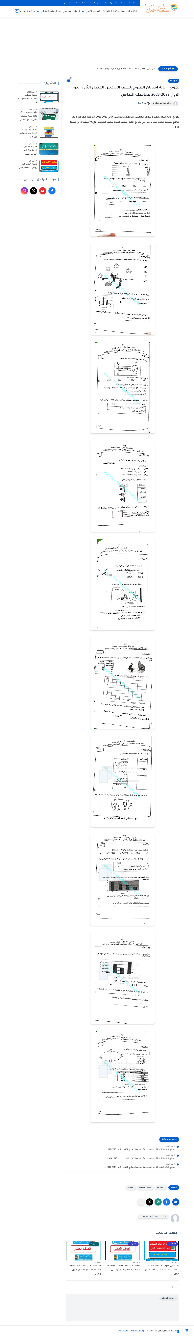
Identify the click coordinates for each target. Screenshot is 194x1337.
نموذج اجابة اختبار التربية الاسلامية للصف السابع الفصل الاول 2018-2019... (139, 1167)
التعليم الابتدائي (49, 11)
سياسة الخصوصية (129, 3)
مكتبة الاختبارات (111, 11)
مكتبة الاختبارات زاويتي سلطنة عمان (27, 166)
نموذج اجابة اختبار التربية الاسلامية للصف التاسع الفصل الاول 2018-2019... (139, 1150)
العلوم (130, 1187)
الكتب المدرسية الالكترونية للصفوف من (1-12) (28, 133)
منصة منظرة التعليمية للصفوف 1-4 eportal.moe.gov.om (27, 99)
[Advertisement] (97, 43)
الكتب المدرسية (129, 11)
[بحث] (17, 11)
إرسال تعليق (168, 1298)
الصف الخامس (145, 1187)
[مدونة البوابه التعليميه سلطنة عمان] (160, 8)
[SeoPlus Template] (177, 1331)
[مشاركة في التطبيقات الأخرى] (141, 1202)
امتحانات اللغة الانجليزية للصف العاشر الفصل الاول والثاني (123, 1268)
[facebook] (52, 190)
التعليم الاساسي (71, 11)
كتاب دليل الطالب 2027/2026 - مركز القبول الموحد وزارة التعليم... (125, 69)
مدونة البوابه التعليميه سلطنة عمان (135, 1331)
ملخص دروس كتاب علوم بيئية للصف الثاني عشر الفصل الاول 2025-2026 (28, 116)
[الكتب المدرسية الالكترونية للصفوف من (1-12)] (49, 132)
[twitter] (33, 190)
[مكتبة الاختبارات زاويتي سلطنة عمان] (49, 166)
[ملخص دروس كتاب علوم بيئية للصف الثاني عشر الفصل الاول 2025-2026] (49, 114)
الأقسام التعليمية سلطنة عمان (77, 3)
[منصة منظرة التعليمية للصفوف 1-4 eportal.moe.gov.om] (49, 97)
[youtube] (42, 190)
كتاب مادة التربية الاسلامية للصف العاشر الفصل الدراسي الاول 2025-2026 (27, 151)
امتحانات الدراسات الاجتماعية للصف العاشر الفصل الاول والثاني (85, 1270)
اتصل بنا (97, 3)
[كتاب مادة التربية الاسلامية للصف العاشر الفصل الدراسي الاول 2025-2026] (49, 149)
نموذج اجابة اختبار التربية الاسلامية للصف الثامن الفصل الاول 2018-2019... (140, 1158)
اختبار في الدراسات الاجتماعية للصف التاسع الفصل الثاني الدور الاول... (162, 1270)
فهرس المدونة (111, 3)
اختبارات (173, 81)
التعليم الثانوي (93, 11)
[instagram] (24, 190)
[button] (166, 1202)
